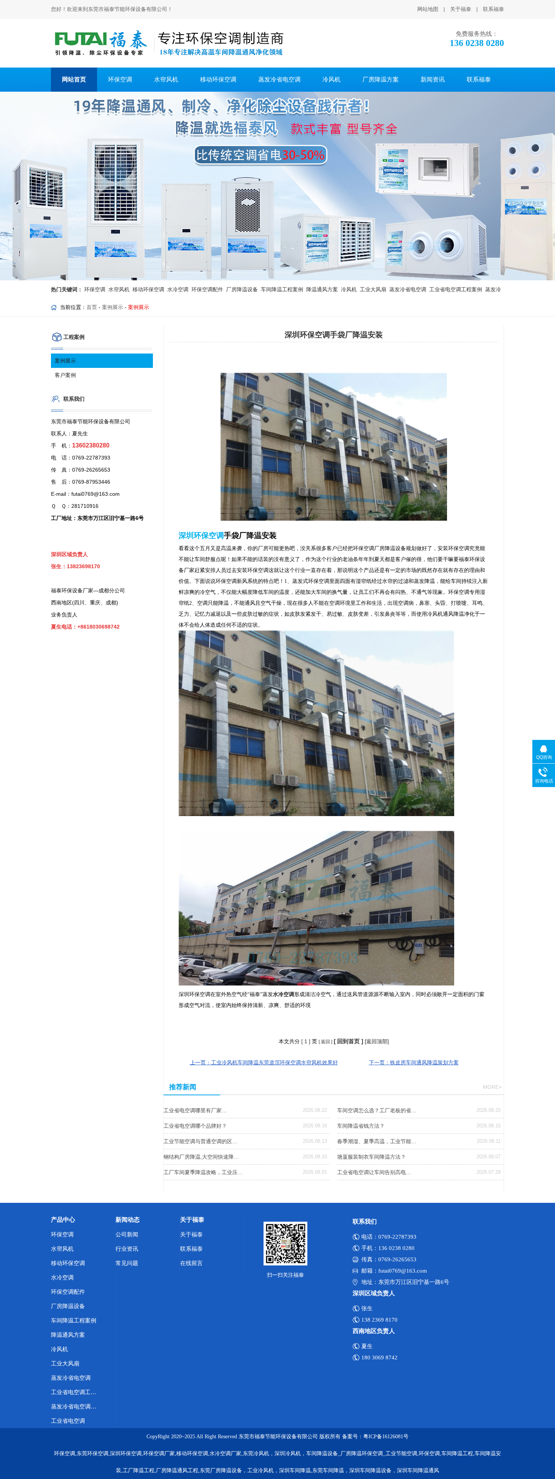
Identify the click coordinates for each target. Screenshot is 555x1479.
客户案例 (65, 375)
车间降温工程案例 (281, 289)
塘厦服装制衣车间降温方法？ (371, 1157)
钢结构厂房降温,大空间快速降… (201, 1157)
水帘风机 (166, 79)
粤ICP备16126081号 (386, 1436)
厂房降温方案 (380, 79)
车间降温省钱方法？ (361, 1126)
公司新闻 (127, 1234)
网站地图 (427, 9)
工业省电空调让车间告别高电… (374, 1172)
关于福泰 (460, 9)
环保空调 (120, 79)
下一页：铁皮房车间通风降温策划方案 (414, 1062)
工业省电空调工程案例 (455, 289)
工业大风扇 (372, 289)
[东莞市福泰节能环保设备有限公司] (168, 43)
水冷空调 (177, 289)
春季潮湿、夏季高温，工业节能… (376, 1141)
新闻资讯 (433, 79)
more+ (492, 1087)
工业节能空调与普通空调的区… (200, 1141)
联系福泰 (493, 9)
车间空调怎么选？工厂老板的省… (376, 1110)
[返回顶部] (377, 1041)
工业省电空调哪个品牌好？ (195, 1126)
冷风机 (331, 79)
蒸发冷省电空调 (279, 79)
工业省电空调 (68, 1421)
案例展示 (112, 307)
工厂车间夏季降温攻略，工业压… (203, 1172)
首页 (91, 307)
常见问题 (127, 1263)
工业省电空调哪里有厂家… (195, 1110)
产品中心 (63, 1219)
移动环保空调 (218, 79)
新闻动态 (128, 1219)
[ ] (305, 1041)
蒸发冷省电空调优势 (76, 1407)
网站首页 (74, 79)
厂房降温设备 (241, 289)
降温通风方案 (321, 289)
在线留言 (191, 1263)
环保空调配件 (206, 289)
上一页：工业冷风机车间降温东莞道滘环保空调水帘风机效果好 (264, 1062)
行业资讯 (127, 1249)
